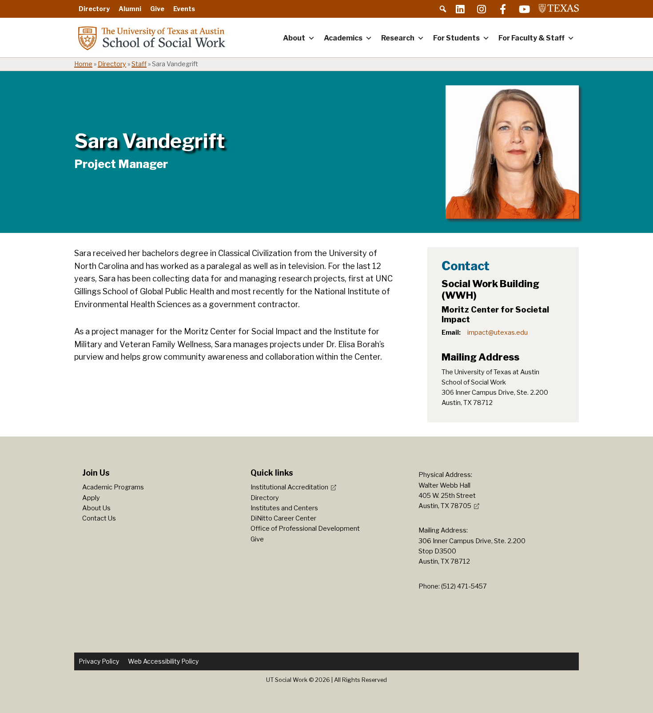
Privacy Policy (99, 661)
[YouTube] (524, 9)
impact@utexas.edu (497, 332)
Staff (139, 64)
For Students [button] (456, 38)
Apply (91, 498)
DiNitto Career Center (283, 518)
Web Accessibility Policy (163, 661)
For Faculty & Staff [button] (531, 38)
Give (157, 8)
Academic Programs (113, 487)
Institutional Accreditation (289, 487)
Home (83, 64)
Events (184, 8)
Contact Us (99, 518)
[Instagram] (481, 9)
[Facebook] (503, 9)
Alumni (130, 8)
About (294, 38)
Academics (343, 38)
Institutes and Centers (284, 508)
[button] (443, 9)
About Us (96, 508)
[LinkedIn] (460, 9)
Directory (94, 8)
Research (397, 38)
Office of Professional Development (305, 529)
